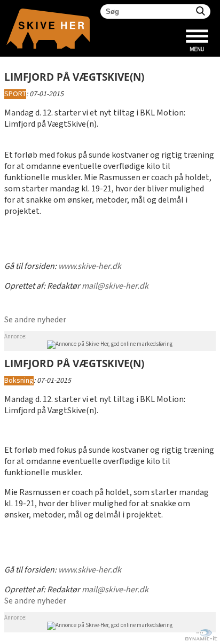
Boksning (19, 380)
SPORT (15, 94)
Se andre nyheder (35, 320)
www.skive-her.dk (89, 266)
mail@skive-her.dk (115, 286)
